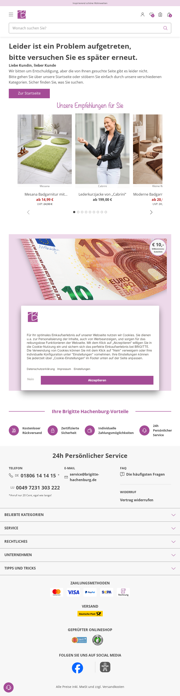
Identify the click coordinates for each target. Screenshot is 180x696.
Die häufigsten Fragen (145, 474)
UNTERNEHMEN (18, 554)
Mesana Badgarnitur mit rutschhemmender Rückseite (45, 194)
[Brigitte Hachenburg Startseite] (21, 14)
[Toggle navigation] (11, 14)
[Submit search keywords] (165, 28)
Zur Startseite (29, 93)
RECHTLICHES (15, 541)
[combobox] (90, 28)
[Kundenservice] (9, 687)
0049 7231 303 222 (38, 487)
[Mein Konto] (142, 14)
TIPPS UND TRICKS (20, 568)
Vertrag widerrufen (136, 500)
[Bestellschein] (160, 14)
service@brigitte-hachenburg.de (84, 477)
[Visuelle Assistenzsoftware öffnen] (103, 667)
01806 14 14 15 (38, 475)
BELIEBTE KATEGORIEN (24, 514)
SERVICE (11, 528)
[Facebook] (77, 668)
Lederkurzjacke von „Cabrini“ (102, 194)
